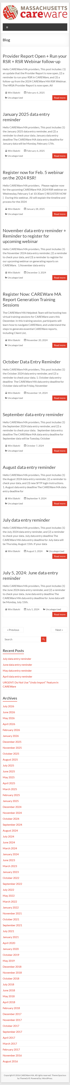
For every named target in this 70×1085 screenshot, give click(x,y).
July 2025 (8, 765)
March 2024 (10, 848)
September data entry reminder (33, 414)
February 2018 (11, 1008)
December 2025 (12, 741)
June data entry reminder (17, 664)
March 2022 (10, 901)
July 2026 (8, 706)
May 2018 (9, 996)
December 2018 (12, 966)
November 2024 (12, 812)
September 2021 (12, 925)
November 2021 (12, 913)
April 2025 (9, 783)
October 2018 (11, 978)
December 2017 (12, 1014)
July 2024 (8, 836)
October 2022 (11, 877)
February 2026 (11, 729)
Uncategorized (15, 97)
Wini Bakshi (14, 92)
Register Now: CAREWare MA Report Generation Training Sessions (32, 299)
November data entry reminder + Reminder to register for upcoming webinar (34, 236)
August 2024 (10, 830)
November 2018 (12, 972)
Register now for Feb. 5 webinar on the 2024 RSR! (33, 175)
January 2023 (11, 871)
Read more (59, 97)
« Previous (13, 629)
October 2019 (11, 954)
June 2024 (9, 842)
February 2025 (11, 795)
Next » (59, 629)
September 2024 (12, 824)
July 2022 (8, 889)
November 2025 (12, 747)
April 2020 (9, 942)
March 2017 (10, 1043)
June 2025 (9, 771)
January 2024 (11, 854)
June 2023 (9, 860)
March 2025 (10, 789)
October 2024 (11, 818)
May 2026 (9, 718)
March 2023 (10, 866)
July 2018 (8, 984)
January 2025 (11, 800)
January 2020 (11, 948)
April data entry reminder (17, 676)
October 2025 (11, 753)
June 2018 (9, 990)
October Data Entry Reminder (32, 361)
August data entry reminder (29, 467)
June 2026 (9, 712)
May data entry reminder (17, 670)
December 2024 (12, 806)
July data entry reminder (26, 520)
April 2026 (9, 724)
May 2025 (9, 777)
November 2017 (12, 1019)
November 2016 (12, 1055)
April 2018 (9, 1002)
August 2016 (10, 1061)
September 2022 (12, 883)
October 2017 (11, 1025)
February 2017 (11, 1049)
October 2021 (11, 919)
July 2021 (8, 931)
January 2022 (11, 907)
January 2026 (11, 735)
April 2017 (9, 1037)
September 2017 (12, 1031)
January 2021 (11, 937)
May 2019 (9, 960)
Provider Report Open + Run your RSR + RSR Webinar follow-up (35, 58)
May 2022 (9, 895)
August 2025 (10, 759)
